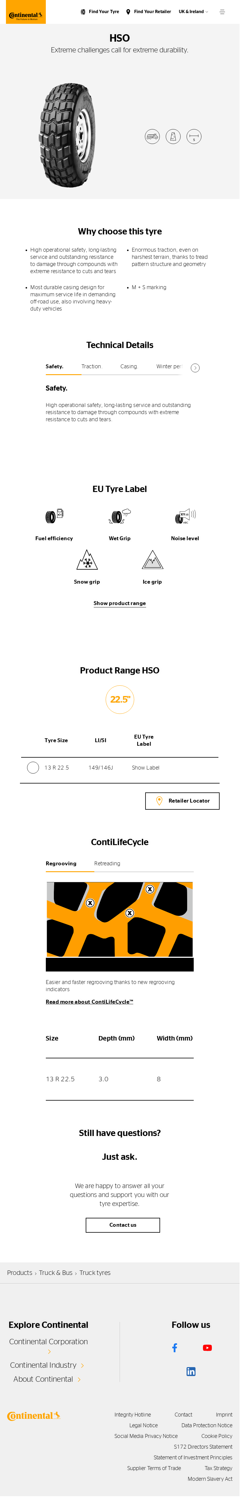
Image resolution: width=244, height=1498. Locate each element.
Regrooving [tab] (61, 863)
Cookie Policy (216, 1436)
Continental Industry (43, 1365)
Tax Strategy (218, 1468)
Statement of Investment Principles (193, 1458)
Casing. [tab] (130, 366)
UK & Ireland (191, 12)
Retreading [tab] (107, 863)
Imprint (224, 1415)
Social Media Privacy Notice (146, 1436)
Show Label (146, 768)
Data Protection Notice (207, 1425)
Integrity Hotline (133, 1415)
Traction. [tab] (92, 366)
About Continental (43, 1379)
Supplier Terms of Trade (154, 1468)
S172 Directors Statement (203, 1447)
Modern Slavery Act (210, 1479)
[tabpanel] (120, 402)
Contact (184, 1415)
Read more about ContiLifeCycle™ (89, 1002)
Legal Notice (143, 1425)
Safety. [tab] (55, 366)
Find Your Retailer (152, 12)
